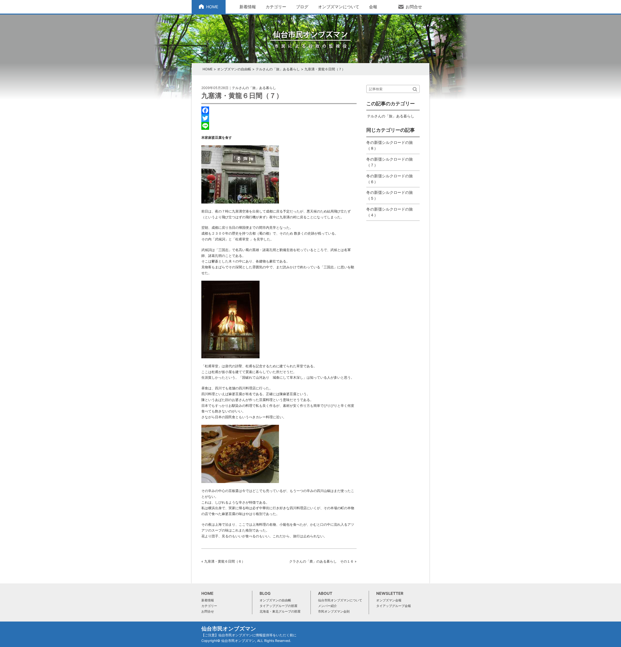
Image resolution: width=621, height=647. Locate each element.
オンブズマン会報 (388, 600)
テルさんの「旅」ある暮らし (278, 69)
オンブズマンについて (338, 6)
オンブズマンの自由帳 (234, 69)
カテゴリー (276, 6)
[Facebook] (279, 110)
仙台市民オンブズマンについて (340, 600)
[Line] (279, 126)
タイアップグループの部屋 (278, 606)
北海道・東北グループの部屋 (280, 611)
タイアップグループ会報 (393, 606)
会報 (373, 6)
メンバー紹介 (327, 606)
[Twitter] (279, 118)
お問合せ (414, 6)
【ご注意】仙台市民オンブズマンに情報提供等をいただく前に (248, 635)
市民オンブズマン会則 (334, 611)
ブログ (302, 6)
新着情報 (247, 6)
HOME (212, 6)
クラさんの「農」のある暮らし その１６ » (323, 561)
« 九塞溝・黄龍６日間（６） (223, 561)
